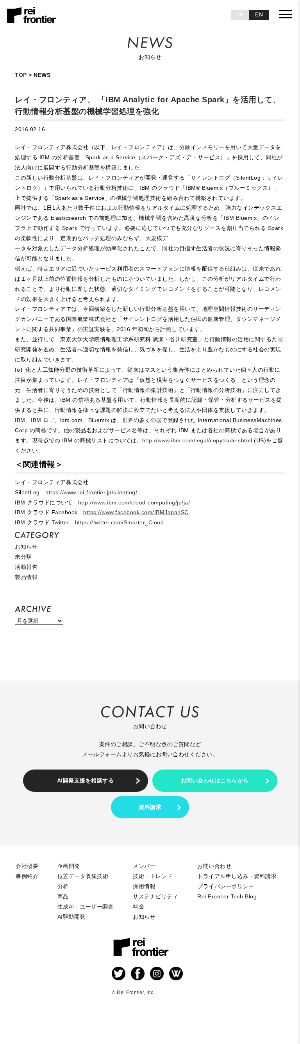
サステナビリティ (155, 896)
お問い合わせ (214, 866)
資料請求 (150, 807)
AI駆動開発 (71, 917)
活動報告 (26, 567)
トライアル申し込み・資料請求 (237, 876)
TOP (21, 75)
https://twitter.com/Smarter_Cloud (119, 522)
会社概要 (27, 866)
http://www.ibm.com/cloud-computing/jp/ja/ (134, 502)
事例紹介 (27, 876)
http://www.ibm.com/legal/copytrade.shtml (197, 440)
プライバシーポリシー (225, 886)
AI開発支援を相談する (85, 780)
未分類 (23, 557)
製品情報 (26, 577)
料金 (138, 906)
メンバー (144, 866)
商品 (63, 896)
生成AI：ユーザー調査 (85, 906)
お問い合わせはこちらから (215, 780)
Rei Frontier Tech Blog (227, 896)
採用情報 (144, 886)
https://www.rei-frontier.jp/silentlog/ (91, 492)
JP (240, 14)
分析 (63, 886)
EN (259, 14)
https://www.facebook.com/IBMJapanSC (136, 512)
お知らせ (26, 546)
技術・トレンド (153, 876)
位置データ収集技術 (83, 876)
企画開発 (68, 866)
